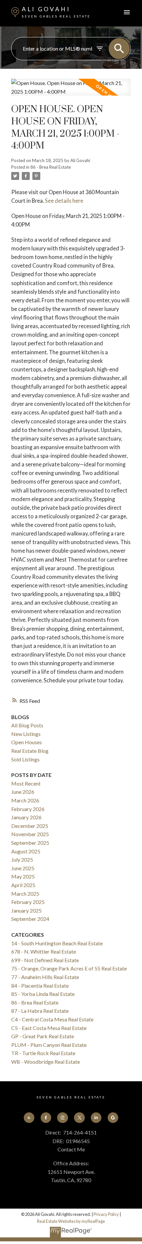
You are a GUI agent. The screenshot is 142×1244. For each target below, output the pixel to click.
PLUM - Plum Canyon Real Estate (49, 1045)
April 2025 (23, 885)
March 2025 (25, 893)
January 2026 (26, 817)
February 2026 (28, 809)
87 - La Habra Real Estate (40, 1011)
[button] (29, 1117)
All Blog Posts (27, 725)
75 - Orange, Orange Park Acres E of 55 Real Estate (69, 968)
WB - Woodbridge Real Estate (45, 1061)
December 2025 (29, 826)
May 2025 (23, 876)
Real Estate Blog (30, 751)
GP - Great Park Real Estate (42, 1036)
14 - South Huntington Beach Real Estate (57, 943)
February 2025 (28, 902)
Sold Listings (25, 759)
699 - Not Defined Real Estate (45, 960)
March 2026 (25, 800)
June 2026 (22, 792)
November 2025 (30, 834)
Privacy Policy (106, 1214)
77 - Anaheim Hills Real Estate (45, 977)
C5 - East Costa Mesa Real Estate (49, 1028)
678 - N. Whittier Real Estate (43, 951)
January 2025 (26, 910)
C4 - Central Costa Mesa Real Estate (52, 1019)
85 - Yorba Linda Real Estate (43, 994)
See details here (64, 200)
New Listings (26, 734)
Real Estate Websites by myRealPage (71, 1221)
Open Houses (26, 742)
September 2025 (30, 842)
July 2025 (22, 859)
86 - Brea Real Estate (50, 167)
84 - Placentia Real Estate (40, 985)
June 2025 (22, 868)
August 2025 (25, 851)
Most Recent (26, 783)
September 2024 (30, 919)
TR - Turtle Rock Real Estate (43, 1053)
